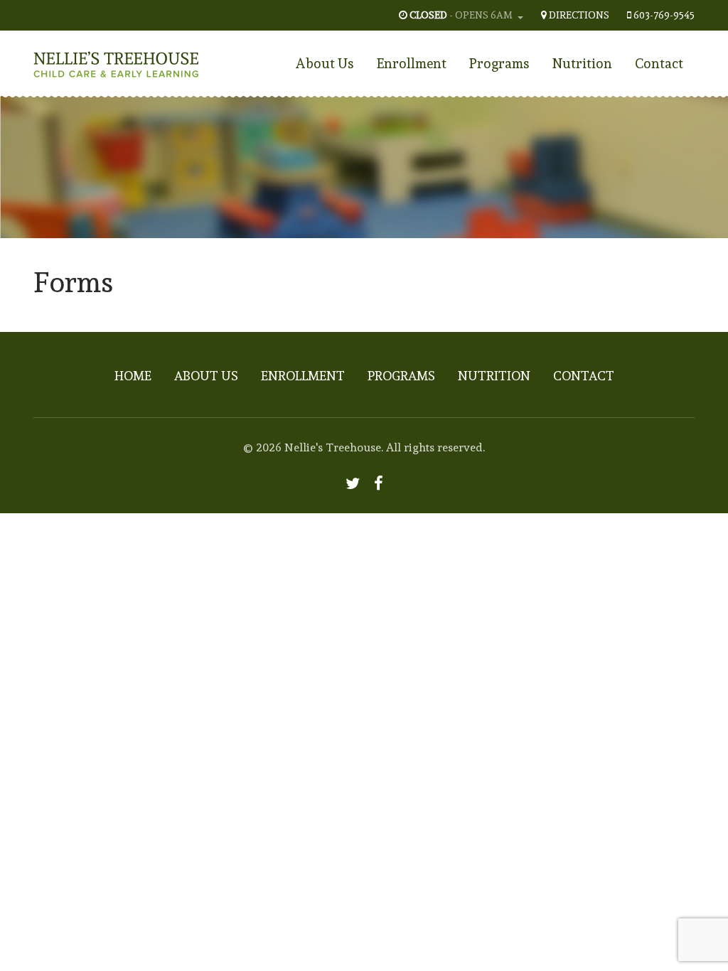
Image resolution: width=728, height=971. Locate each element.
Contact (659, 63)
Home (132, 375)
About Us (324, 63)
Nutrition (582, 63)
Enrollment (411, 63)
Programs (499, 63)
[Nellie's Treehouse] (116, 60)
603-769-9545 (664, 15)
